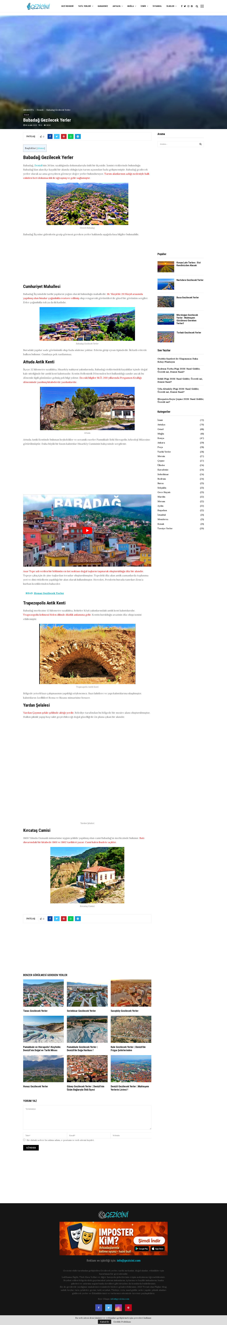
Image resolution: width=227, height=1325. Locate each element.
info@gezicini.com (129, 1260)
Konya (161, 438)
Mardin (161, 496)
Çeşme (161, 460)
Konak (161, 524)
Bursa (161, 483)
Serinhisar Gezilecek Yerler (81, 1010)
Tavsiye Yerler (165, 528)
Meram (161, 501)
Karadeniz (103, 6)
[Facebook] (182, 6)
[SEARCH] (200, 144)
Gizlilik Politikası (122, 1322)
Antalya (116, 6)
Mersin (161, 456)
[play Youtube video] (87, 530)
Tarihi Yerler (164, 451)
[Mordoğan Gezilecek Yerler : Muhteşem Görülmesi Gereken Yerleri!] (166, 319)
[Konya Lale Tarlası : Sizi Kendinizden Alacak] (166, 266)
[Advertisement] (87, 261)
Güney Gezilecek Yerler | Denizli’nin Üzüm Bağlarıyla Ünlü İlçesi (85, 1088)
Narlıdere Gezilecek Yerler (190, 280)
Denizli (26, 115)
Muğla (130, 6)
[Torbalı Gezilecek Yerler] (166, 336)
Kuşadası (162, 510)
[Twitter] (185, 6)
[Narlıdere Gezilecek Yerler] (166, 284)
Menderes (163, 519)
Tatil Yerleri (84, 6)
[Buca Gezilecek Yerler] (166, 301)
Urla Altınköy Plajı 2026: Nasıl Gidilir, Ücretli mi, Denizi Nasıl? (178, 390)
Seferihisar (163, 474)
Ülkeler (170, 6)
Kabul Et (104, 1321)
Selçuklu (162, 487)
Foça (160, 447)
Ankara (161, 442)
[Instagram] (189, 6)
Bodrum (162, 478)
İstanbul (157, 6)
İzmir (143, 6)
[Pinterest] (192, 6)
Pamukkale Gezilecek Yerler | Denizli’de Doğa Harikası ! (82, 1049)
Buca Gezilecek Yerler (188, 297)
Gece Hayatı (164, 492)
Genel (161, 429)
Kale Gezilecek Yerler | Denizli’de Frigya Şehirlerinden (128, 1049)
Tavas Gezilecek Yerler (35, 1010)
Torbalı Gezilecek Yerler (189, 332)
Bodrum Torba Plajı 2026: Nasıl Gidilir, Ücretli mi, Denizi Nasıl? (179, 370)
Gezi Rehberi (67, 6)
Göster (40, 148)
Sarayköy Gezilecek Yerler (125, 1010)
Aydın (160, 505)
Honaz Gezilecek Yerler (35, 1086)
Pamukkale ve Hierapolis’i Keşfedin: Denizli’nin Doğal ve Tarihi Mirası (42, 1049)
